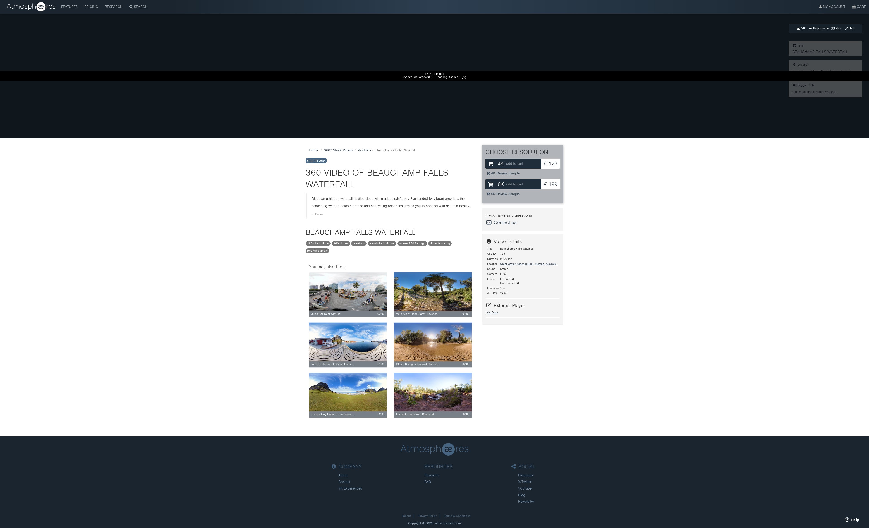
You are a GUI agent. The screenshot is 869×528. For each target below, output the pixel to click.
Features (69, 7)
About (342, 475)
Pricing (91, 7)
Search (140, 7)
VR (802, 28)
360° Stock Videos (338, 150)
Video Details (507, 241)
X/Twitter (524, 482)
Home (313, 150)
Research (114, 7)
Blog (521, 495)
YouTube (492, 312)
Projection (819, 28)
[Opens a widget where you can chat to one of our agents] (852, 520)
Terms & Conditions (457, 516)
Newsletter (526, 501)
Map (838, 28)
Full (851, 28)
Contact (344, 482)
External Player (508, 305)
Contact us (504, 222)
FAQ (427, 482)
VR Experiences (350, 488)
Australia (364, 150)
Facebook (525, 475)
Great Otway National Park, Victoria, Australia (528, 264)
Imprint (406, 516)
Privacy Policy (427, 516)
